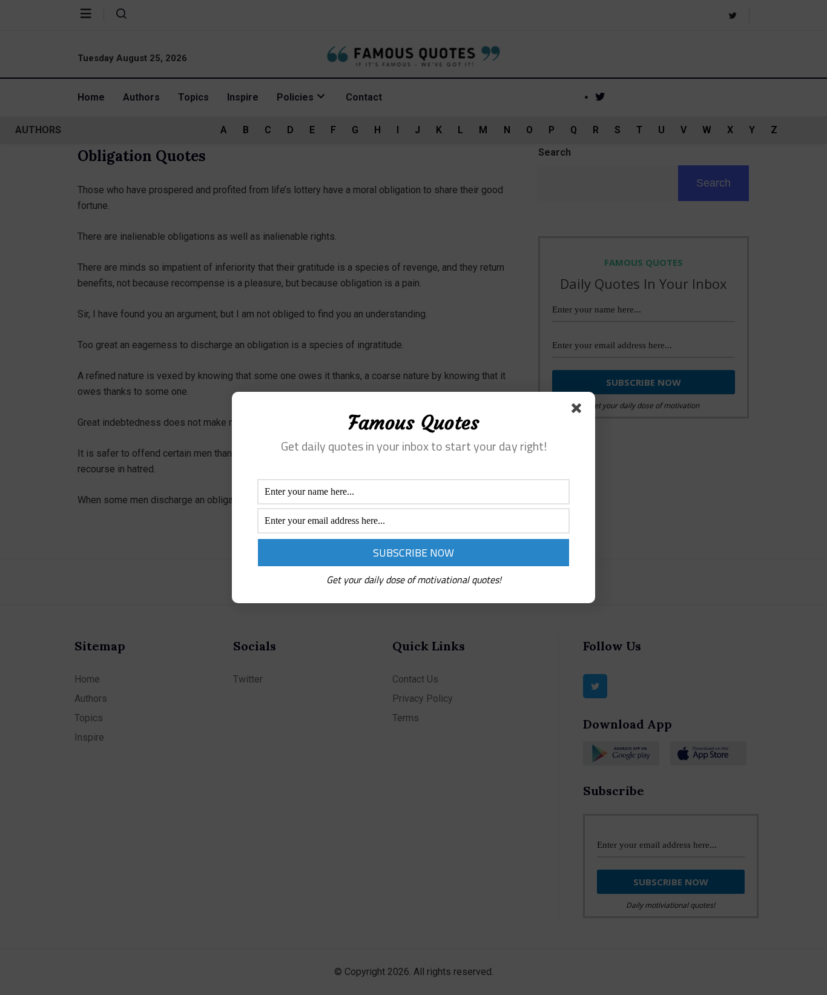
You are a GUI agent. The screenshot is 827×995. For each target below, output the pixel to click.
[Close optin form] (579, 410)
